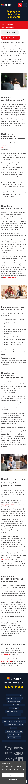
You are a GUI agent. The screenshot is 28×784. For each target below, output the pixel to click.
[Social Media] (6, 687)
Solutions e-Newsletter (14, 701)
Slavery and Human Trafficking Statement (14, 718)
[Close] (24, 763)
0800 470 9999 (6, 655)
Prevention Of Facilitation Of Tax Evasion (14, 741)
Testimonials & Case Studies (14, 698)
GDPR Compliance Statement (14, 711)
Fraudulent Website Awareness (14, 731)
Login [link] (23, 1)
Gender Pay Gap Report (14, 714)
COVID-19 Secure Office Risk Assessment (14, 721)
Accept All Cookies (13, 775)
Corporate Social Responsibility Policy (14, 705)
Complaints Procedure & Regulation (14, 724)
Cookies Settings (12, 779)
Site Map (14, 728)
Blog (20, 695)
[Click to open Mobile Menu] (25, 5)
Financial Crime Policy (14, 737)
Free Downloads (11, 695)
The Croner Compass (14, 734)
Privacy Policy (14, 708)
